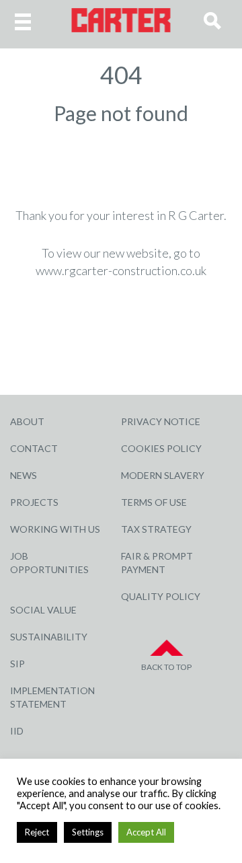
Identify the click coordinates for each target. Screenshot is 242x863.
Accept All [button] (146, 832)
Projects (34, 502)
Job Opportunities (49, 562)
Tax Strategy (156, 529)
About (27, 421)
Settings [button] (88, 832)
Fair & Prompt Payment (157, 562)
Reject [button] (37, 832)
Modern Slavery (162, 475)
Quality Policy (160, 596)
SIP (17, 663)
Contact (34, 448)
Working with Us (55, 529)
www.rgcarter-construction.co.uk (121, 270)
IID (17, 731)
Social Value (43, 609)
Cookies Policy (161, 448)
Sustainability (48, 636)
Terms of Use (154, 502)
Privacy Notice (160, 421)
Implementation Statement (52, 697)
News (23, 475)
